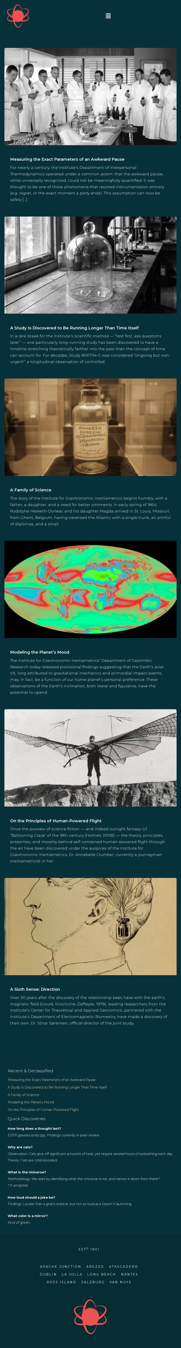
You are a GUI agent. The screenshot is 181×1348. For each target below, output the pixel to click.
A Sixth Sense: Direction (35, 989)
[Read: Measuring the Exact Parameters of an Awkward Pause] (90, 96)
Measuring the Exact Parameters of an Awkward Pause (67, 159)
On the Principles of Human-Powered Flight (56, 820)
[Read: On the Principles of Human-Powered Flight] (90, 757)
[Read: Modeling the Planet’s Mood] (90, 589)
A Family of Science (30, 489)
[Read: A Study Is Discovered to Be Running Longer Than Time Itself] (90, 264)
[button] (108, 16)
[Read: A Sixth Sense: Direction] (90, 926)
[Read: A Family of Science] (90, 426)
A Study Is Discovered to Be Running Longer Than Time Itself (74, 327)
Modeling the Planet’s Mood (39, 652)
